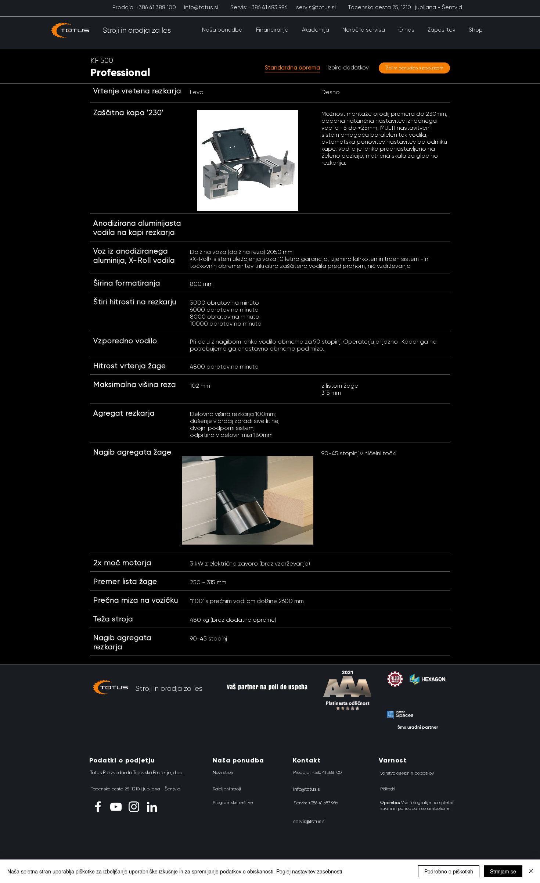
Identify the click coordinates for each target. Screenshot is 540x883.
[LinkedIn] (152, 807)
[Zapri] (531, 871)
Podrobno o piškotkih (448, 871)
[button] (222, 30)
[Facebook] (98, 807)
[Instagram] (134, 807)
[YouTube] (116, 807)
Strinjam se (503, 871)
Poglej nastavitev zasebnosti (309, 871)
